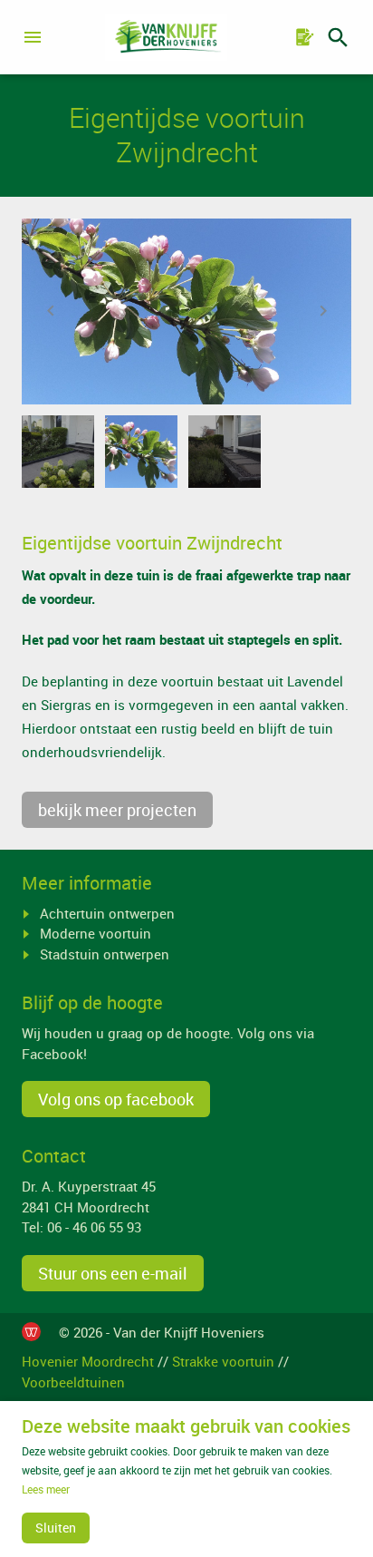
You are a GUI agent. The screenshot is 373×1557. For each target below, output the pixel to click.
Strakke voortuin (223, 1361)
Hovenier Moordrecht (88, 1361)
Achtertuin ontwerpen (107, 913)
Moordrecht (113, 1207)
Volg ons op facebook (116, 1099)
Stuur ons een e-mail (112, 1273)
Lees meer (46, 1489)
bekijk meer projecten (117, 810)
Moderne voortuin (95, 933)
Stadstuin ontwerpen (104, 954)
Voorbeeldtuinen (73, 1382)
